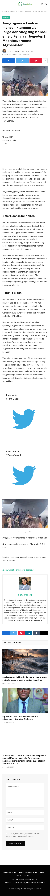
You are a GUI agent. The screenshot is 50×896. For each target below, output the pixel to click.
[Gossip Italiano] (25, 4)
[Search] (46, 4)
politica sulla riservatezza (24, 879)
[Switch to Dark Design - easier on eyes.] (42, 4)
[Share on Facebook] (8, 60)
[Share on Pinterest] (35, 60)
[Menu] (4, 4)
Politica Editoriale (24, 876)
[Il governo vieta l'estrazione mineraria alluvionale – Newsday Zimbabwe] (25, 700)
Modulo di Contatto (28, 872)
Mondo (6, 17)
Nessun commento (11, 54)
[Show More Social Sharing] (45, 60)
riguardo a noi (10, 872)
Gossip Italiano (20, 889)
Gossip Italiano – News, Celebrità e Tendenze (25, 883)
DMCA (42, 872)
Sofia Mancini (14, 51)
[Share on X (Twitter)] (22, 60)
